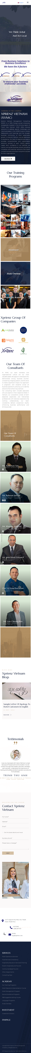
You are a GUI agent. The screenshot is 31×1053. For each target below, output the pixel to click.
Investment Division (8, 1013)
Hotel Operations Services (10, 956)
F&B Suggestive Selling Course (11, 997)
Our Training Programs (9, 985)
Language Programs (8, 1000)
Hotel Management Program (11, 991)
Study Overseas (6, 1003)
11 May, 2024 (9, 715)
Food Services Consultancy (10, 959)
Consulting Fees (7, 975)
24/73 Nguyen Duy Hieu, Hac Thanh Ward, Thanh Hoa (14, 1051)
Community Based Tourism (10, 969)
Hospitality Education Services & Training (14, 962)
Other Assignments (8, 972)
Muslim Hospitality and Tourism (11, 966)
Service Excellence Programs (10, 994)
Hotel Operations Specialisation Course (14, 988)
